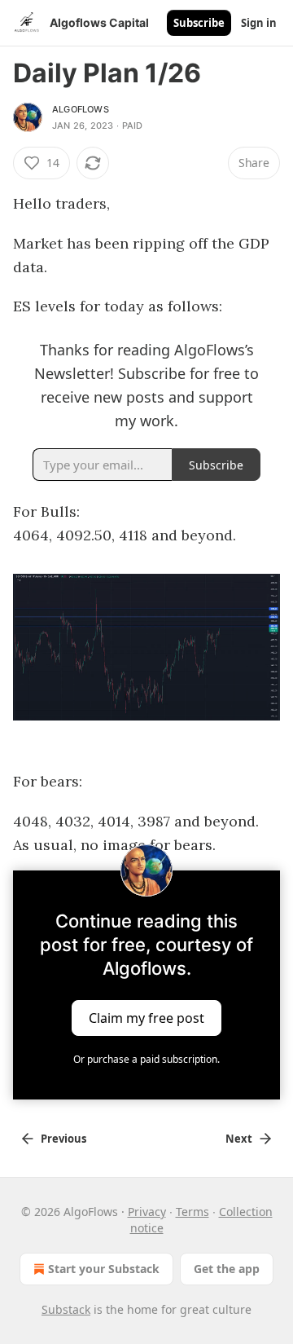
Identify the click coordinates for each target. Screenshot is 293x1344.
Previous (63, 1138)
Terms (192, 1211)
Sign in (259, 22)
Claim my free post (146, 1018)
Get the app (227, 1268)
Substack (66, 1309)
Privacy (147, 1211)
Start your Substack (104, 1268)
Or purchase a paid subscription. (146, 1059)
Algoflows (80, 109)
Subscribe (199, 22)
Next (238, 1138)
